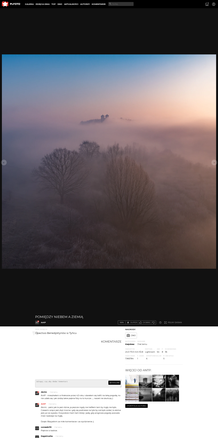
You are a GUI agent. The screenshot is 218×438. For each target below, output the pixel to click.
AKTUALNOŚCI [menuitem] (71, 4)
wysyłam (114, 382)
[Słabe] (153, 323)
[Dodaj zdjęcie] (207, 4)
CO (37, 428)
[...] (172, 381)
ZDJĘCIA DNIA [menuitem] (43, 4)
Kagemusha (47, 436)
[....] (172, 395)
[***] (159, 381)
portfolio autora (136, 406)
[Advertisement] (68, 358)
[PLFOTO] (11, 4)
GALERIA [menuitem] (29, 4)
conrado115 (46, 427)
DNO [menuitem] (60, 4)
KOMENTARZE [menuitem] (99, 4)
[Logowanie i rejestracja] (213, 4)
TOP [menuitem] (53, 4)
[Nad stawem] (145, 395)
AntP (43, 322)
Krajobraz (129, 344)
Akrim (44, 392)
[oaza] (132, 395)
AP (37, 322)
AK (37, 393)
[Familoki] (159, 395)
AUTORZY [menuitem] (85, 4)
